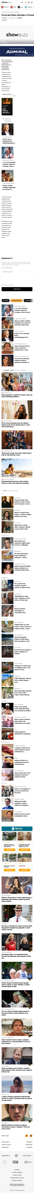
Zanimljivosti (6, 1144)
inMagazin (5, 1147)
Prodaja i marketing (17, 1172)
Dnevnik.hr (6, 7)
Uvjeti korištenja (17, 1175)
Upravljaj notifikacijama (18, 1185)
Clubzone (29, 1147)
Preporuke (29, 1144)
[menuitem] (28, 2)
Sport (22, 7)
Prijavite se (17, 289)
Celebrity (29, 1142)
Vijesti (14, 7)
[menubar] (28, 2)
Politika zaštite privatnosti (17, 1177)
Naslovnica (5, 1142)
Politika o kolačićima (17, 1180)
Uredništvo (17, 1169)
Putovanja (30, 7)
